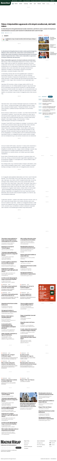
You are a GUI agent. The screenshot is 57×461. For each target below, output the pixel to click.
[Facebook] (51, 0)
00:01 (40, 99)
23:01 (40, 106)
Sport (35, 3)
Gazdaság (26, 3)
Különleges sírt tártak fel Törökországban (53, 46)
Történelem (42, 49)
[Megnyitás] (13, 4)
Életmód (39, 3)
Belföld (16, 3)
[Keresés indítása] (54, 3)
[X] (54, 0)
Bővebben (47, 116)
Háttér (31, 3)
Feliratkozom (18, 447)
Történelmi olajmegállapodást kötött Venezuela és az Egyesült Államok (53, 54)
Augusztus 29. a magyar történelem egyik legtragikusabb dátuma (49, 113)
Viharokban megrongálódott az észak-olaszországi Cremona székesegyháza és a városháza (53, 41)
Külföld (20, 3)
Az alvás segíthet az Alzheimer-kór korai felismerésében (48, 110)
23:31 (40, 103)
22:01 (40, 113)
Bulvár (44, 3)
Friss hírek (15, 0)
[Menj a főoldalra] (5, 3)
